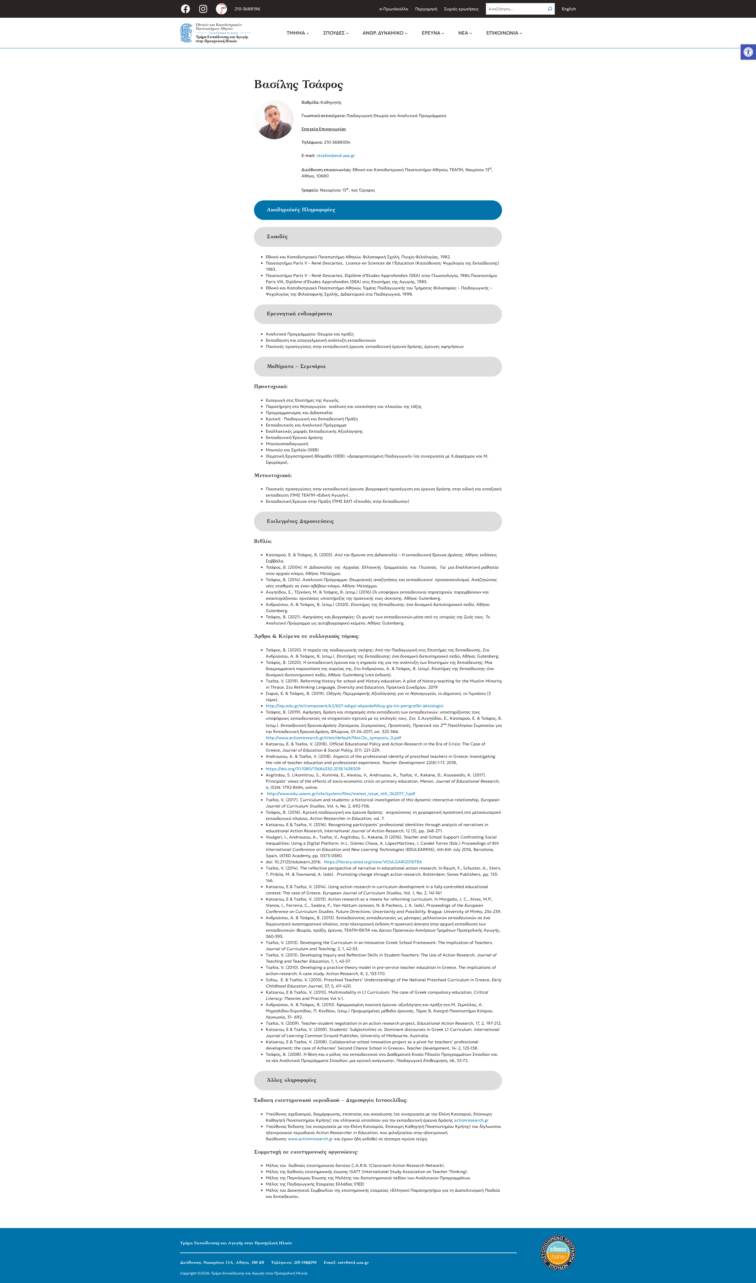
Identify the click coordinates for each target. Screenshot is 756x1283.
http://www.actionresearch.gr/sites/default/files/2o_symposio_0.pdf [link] (333, 737)
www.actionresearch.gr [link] (310, 1138)
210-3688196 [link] (247, 9)
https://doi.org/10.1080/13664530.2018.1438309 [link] (313, 768)
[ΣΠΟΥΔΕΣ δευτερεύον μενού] (347, 32)
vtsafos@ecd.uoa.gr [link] (336, 155)
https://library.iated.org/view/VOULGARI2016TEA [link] (373, 861)
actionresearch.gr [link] (471, 1120)
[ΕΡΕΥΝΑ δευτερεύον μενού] (442, 32)
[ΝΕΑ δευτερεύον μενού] (470, 32)
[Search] (549, 8)
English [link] (569, 9)
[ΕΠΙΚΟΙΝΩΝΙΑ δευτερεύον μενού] (520, 32)
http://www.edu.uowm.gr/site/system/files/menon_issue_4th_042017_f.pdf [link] (341, 793)
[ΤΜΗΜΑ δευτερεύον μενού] (307, 32)
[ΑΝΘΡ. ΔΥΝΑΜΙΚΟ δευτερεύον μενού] (406, 32)
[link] (748, 52)
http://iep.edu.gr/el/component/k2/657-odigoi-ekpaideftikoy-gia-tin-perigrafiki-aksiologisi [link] (355, 705)
